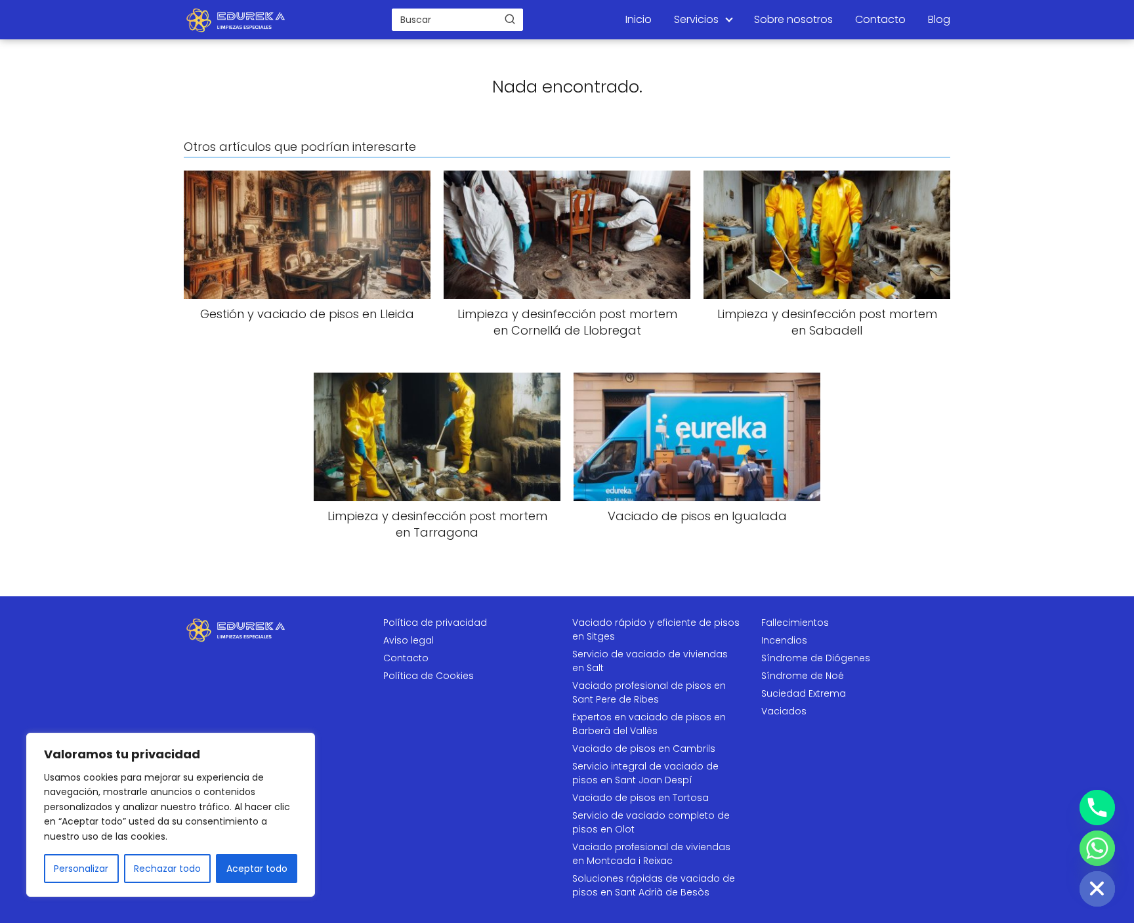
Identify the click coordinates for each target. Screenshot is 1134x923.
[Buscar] (510, 19)
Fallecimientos (795, 622)
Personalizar (81, 868)
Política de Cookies (428, 675)
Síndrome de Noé (802, 675)
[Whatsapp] (1097, 848)
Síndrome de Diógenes (815, 658)
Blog (939, 19)
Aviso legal (408, 640)
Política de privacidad (435, 622)
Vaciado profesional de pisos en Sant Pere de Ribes (649, 692)
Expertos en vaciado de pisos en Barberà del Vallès (649, 723)
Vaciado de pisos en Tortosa (640, 797)
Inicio (638, 19)
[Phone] (1097, 807)
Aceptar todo (256, 868)
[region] (170, 815)
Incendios (784, 640)
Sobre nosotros (793, 19)
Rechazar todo (167, 868)
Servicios (696, 19)
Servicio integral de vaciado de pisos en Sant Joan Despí (645, 773)
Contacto (880, 19)
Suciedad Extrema (803, 693)
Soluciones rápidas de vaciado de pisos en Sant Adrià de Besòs (653, 885)
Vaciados (784, 711)
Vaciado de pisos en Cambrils (643, 748)
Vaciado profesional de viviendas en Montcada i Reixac (651, 853)
